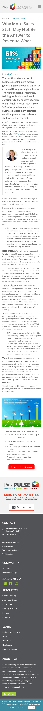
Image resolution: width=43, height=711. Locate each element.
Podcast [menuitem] (5, 613)
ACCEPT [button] (31, 707)
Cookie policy (7, 554)
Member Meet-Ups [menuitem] (9, 572)
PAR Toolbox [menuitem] (7, 604)
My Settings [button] (21, 707)
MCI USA (16, 134)
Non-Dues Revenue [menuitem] (9, 649)
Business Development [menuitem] (11, 632)
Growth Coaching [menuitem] (9, 595)
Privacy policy (7, 546)
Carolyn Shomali (11, 74)
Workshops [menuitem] (6, 568)
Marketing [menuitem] (6, 641)
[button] (21, 507)
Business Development (22, 18)
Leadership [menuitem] (6, 636)
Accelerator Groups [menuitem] (10, 600)
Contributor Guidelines (11, 542)
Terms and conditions (10, 550)
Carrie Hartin (7, 131)
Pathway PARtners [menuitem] (9, 609)
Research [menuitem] (6, 617)
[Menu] (39, 6)
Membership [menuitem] (7, 645)
